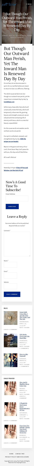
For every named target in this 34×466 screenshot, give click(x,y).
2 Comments (24, 366)
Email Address (10, 194)
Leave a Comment (17, 37)
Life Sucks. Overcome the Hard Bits (25, 336)
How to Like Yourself (24, 355)
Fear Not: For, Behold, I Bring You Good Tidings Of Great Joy (25, 429)
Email (6, 271)
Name (6, 260)
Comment (7, 230)
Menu (30, 4)
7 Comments (24, 348)
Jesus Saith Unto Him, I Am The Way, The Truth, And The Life (25, 315)
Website (6, 282)
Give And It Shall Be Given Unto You (24, 384)
